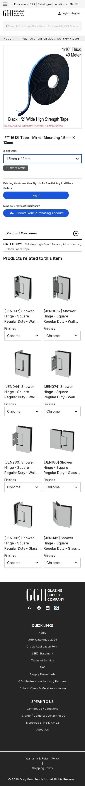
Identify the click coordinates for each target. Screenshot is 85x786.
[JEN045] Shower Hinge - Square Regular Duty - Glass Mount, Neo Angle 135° (60, 548)
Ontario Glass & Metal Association (42, 688)
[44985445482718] (42, 177)
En (71, 4)
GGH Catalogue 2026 (42, 639)
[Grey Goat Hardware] (45, 594)
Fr (76, 4)
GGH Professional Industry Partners (42, 681)
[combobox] (42, 26)
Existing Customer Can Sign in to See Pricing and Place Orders (38, 186)
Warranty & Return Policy (43, 758)
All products (71, 244)
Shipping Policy (42, 768)
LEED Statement (42, 653)
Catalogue (44, 4)
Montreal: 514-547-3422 (42, 722)
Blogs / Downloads (42, 674)
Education (21, 4)
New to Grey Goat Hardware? (21, 205)
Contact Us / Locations (42, 708)
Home (42, 632)
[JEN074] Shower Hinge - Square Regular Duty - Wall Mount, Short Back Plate (59, 397)
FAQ (42, 667)
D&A (33, 4)
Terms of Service (42, 660)
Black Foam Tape (18, 249)
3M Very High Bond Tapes (42, 244)
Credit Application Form (42, 646)
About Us (42, 729)
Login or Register (71, 13)
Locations (60, 4)
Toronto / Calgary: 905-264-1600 (42, 715)
